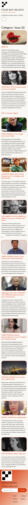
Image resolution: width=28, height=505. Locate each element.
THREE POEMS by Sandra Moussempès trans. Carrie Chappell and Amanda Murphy (13, 337)
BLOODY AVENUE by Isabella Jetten (13, 417)
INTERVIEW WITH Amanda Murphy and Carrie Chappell (13, 88)
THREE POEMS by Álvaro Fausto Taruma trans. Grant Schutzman (12, 258)
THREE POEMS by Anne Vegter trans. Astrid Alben (12, 135)
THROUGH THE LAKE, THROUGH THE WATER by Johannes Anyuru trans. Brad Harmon (13, 295)
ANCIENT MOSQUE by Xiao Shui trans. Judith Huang (13, 378)
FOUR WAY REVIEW (12, 10)
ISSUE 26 (4, 47)
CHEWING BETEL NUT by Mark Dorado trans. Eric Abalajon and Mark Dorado (12, 176)
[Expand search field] (3, 19)
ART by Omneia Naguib (9, 113)
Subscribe (22, 490)
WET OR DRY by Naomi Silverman (13, 454)
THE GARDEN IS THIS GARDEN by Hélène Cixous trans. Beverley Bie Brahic (13, 218)
